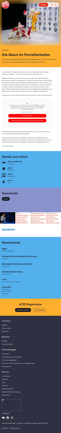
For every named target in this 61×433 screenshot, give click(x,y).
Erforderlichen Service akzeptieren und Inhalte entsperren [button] (27, 120)
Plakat (7, 199)
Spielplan (43, 5)
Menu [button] (52, 5)
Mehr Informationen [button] (27, 112)
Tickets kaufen (39, 310)
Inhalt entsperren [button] (27, 116)
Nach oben (55, 429)
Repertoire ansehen (23, 310)
